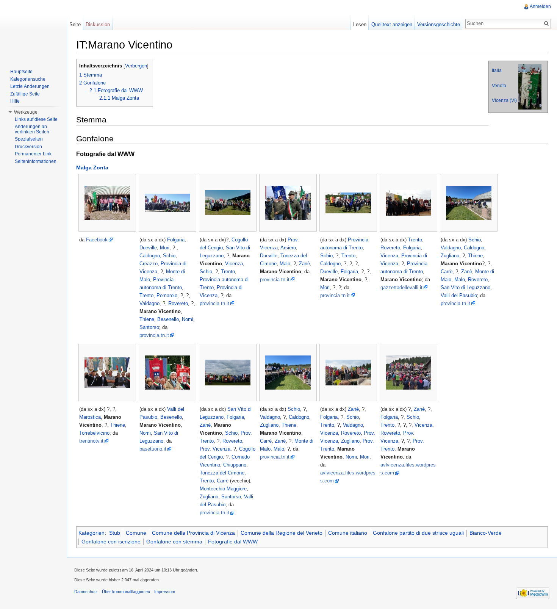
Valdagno (149, 303)
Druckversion (28, 146)
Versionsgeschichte (438, 24)
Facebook (97, 240)
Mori (164, 247)
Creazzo (148, 263)
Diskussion (98, 24)
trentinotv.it (91, 441)
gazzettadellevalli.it (401, 287)
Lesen (359, 24)
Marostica (90, 417)
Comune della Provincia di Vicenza (193, 533)
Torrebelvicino (94, 433)
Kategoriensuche (27, 79)
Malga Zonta (92, 167)
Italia (497, 70)
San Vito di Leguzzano (465, 287)
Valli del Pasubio (459, 295)
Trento (146, 295)
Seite (75, 24)
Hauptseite (21, 71)
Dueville (148, 247)
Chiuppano (234, 465)
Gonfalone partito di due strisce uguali (418, 533)
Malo (285, 263)
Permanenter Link (33, 154)
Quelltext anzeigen (391, 24)
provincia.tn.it (154, 335)
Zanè (304, 263)
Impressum (164, 591)
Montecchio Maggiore (223, 489)
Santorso (149, 327)
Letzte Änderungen (30, 86)
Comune (136, 533)
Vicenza (234, 263)
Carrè (446, 271)
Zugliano (450, 255)
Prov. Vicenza (215, 449)
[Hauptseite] (33, 30)
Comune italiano (347, 533)
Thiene (146, 319)
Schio (169, 255)
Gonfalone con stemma (174, 542)
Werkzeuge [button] (26, 112)
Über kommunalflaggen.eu (126, 591)
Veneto (499, 85)
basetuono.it (152, 449)
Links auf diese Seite (36, 119)
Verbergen (136, 66)
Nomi (187, 319)
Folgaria (176, 240)
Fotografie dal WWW (233, 542)
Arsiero (288, 247)
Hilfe (15, 101)
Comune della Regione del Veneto (281, 533)
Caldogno (149, 255)
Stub (114, 533)
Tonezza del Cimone (222, 473)
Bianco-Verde (485, 533)
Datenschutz (86, 591)
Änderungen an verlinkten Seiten (32, 129)
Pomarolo (166, 295)
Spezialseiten (29, 139)
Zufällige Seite (25, 94)
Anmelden (540, 6)
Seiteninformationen (35, 161)
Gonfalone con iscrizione (111, 542)
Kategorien (91, 533)
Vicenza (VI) (504, 100)
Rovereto (178, 303)
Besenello (168, 319)
